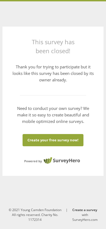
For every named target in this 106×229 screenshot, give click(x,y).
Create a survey (84, 210)
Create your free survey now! (53, 140)
